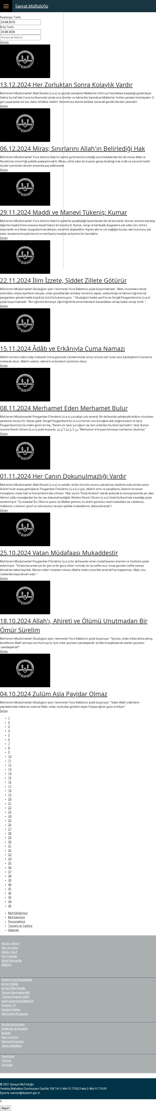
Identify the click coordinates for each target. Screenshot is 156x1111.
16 (9, 782)
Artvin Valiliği (10, 984)
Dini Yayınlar (9, 956)
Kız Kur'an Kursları (13, 1024)
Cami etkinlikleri (12, 1045)
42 (9, 893)
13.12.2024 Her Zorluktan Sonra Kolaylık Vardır (66, 84)
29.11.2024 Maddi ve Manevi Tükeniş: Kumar (63, 212)
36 (9, 867)
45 (9, 906)
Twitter (7, 1060)
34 (9, 859)
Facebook (8, 1056)
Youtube (7, 1064)
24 (9, 816)
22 (9, 807)
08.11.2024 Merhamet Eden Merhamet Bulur (64, 408)
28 (9, 833)
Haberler (13, 930)
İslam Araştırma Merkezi (18, 1001)
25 (9, 820)
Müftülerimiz (16, 917)
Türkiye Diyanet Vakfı (15, 996)
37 (9, 871)
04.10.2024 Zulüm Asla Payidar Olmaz (53, 694)
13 (9, 769)
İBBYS (7, 964)
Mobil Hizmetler (12, 960)
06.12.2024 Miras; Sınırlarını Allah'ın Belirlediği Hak (72, 148)
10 (9, 756)
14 (9, 773)
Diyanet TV (9, 1005)
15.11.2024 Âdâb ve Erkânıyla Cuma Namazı (62, 348)
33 (9, 854)
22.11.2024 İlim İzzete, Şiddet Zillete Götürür (63, 280)
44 (9, 901)
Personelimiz (16, 921)
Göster (4, 42)
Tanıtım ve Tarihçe (20, 925)
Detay (4, 106)
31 (9, 846)
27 (9, 829)
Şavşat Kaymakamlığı (16, 992)
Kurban (6, 1033)
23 (9, 812)
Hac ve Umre (10, 947)
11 (9, 760)
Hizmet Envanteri (13, 1041)
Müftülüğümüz (18, 913)
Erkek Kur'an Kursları (15, 1028)
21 (9, 803)
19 (9, 795)
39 (9, 880)
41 (9, 888)
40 (9, 884)
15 (9, 777)
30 (9, 842)
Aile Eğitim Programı (15, 1013)
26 (9, 824)
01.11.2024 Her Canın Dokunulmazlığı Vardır (63, 476)
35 (9, 863)
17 (9, 786)
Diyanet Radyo (11, 1009)
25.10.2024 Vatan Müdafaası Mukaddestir (59, 553)
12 (9, 765)
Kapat (5, 1108)
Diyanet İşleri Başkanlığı (17, 979)
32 (9, 850)
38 (9, 876)
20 (9, 799)
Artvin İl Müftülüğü (13, 988)
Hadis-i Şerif (9, 952)
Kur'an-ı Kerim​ (11, 943)
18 (9, 790)
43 (9, 897)
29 (9, 837)
